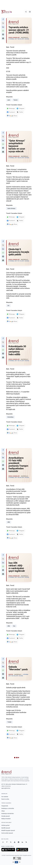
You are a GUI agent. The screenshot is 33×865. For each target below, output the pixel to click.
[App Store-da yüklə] (8, 849)
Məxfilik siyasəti (5, 828)
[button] (3, 19)
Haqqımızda (4, 806)
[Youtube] (14, 842)
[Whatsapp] (3, 842)
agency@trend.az (5, 788)
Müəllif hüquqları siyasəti (8, 830)
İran (14, 626)
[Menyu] (30, 11)
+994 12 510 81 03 (5, 786)
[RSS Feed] (26, 842)
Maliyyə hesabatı (6, 818)
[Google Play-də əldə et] (22, 849)
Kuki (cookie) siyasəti (7, 833)
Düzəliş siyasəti (5, 816)
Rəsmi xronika (5, 799)
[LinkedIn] (22, 842)
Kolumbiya (10, 417)
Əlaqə (3, 811)
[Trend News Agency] (6, 772)
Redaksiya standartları (7, 813)
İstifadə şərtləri (5, 825)
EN (13, 862)
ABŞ (8, 522)
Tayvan (15, 100)
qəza (8, 100)
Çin (8, 305)
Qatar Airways (11, 208)
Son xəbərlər (4, 796)
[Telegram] (18, 842)
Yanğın (9, 722)
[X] (10, 842)
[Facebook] (6, 842)
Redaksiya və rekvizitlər (7, 808)
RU (20, 862)
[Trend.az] (6, 11)
